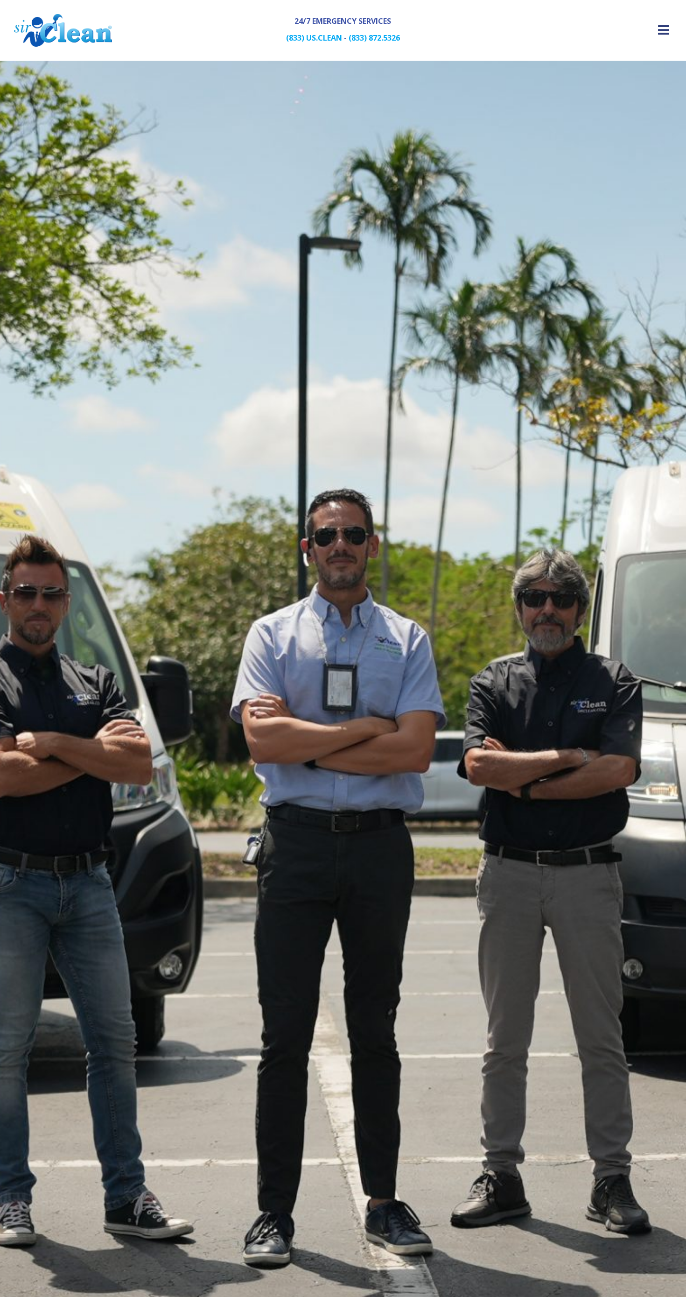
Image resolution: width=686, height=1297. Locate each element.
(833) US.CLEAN (314, 38)
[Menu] (662, 30)
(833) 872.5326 (374, 38)
